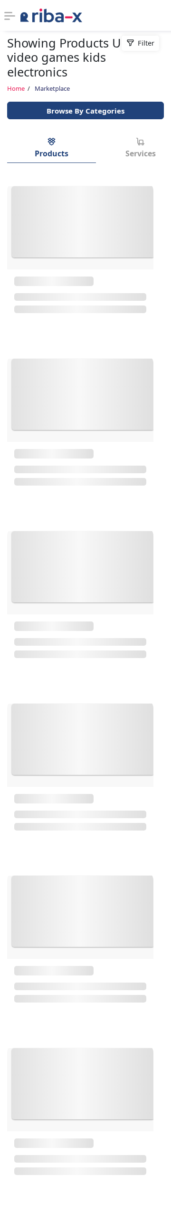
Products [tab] (51, 153)
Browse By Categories (85, 110)
